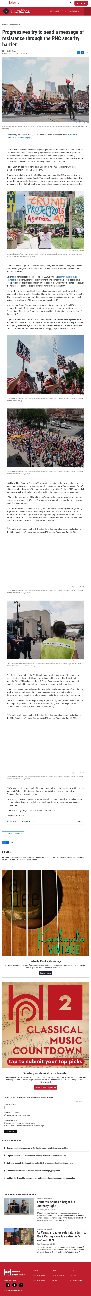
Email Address (10, 1104)
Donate (82, 3)
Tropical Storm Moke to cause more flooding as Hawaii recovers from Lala (36, 1155)
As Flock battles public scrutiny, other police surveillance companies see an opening (41, 1178)
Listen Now (45, 973)
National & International (11, 24)
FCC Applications (76, 1280)
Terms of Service (58, 1275)
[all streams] (87, 11)
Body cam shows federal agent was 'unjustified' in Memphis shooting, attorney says (40, 1163)
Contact (54, 1270)
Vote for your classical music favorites (45, 1073)
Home (36, 1270)
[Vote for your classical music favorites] (45, 1025)
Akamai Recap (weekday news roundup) (20, 1123)
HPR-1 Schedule (39, 1275)
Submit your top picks (45, 1087)
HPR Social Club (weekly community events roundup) (25, 1126)
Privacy (54, 1280)
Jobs (72, 1270)
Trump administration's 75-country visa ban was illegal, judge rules (33, 1170)
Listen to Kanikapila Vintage (45, 961)
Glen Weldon (40, 1210)
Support (73, 1275)
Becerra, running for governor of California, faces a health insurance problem (37, 1148)
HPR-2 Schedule (39, 1280)
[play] (6, 11)
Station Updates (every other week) (18, 1115)
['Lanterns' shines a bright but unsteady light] (19, 1206)
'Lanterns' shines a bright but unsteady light (56, 1204)
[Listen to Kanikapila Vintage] (45, 913)
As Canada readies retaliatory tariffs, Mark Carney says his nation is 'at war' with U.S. (61, 1236)
